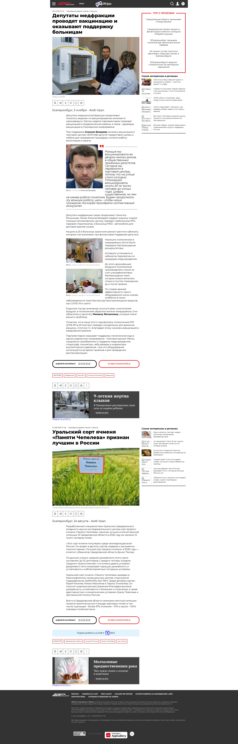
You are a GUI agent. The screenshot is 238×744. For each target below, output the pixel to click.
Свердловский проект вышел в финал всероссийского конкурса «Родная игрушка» (164, 31)
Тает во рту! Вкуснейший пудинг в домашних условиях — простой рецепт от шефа (168, 82)
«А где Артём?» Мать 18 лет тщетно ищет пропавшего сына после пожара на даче (168, 443)
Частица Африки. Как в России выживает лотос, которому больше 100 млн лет (168, 471)
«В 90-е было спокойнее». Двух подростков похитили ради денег (167, 99)
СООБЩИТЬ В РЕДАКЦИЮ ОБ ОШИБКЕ (103, 697)
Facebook (75, 190)
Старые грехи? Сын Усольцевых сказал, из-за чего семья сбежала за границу (168, 461)
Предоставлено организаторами (85, 265)
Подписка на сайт (90, 694)
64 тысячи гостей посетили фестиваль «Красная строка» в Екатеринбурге (163, 53)
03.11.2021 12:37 (58, 11)
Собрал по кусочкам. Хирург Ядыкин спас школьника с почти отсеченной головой (169, 91)
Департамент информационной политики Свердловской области (80, 507)
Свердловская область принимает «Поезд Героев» (163, 20)
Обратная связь (78, 697)
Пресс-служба (58, 96)
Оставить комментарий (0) (119, 364)
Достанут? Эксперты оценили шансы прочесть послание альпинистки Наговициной (169, 118)
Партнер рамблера (95, 734)
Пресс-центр (106, 694)
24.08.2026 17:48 (59, 428)
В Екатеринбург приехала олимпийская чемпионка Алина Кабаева (164, 42)
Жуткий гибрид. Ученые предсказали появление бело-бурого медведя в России (169, 127)
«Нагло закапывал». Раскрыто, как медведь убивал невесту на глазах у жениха (168, 109)
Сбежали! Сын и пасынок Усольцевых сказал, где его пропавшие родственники (169, 480)
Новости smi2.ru (61, 419)
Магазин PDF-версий (123, 694)
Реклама (75, 694)
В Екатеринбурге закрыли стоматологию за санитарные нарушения (164, 64)
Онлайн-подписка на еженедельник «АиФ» (154, 694)
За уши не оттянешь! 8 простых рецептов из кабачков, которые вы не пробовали (169, 452)
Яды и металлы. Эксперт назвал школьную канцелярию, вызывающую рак (167, 434)
